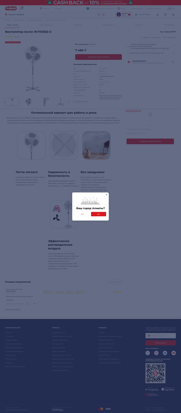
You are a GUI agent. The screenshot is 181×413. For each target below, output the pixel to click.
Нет (82, 214)
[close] (106, 194)
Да (99, 214)
